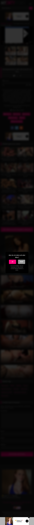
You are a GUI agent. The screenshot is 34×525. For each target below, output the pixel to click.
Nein (21, 261)
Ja (12, 261)
